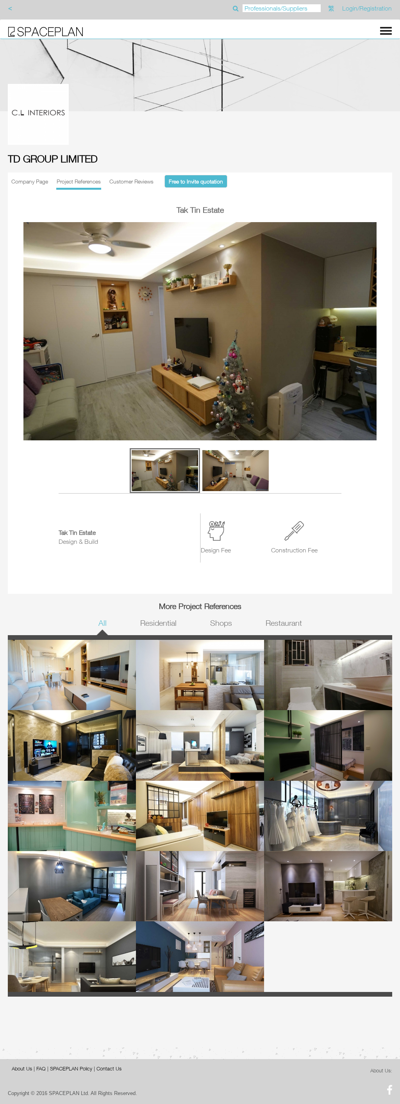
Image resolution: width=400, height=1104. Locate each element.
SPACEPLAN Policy (71, 1068)
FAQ (41, 1068)
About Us (22, 1068)
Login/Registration (367, 8)
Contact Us (108, 1068)
